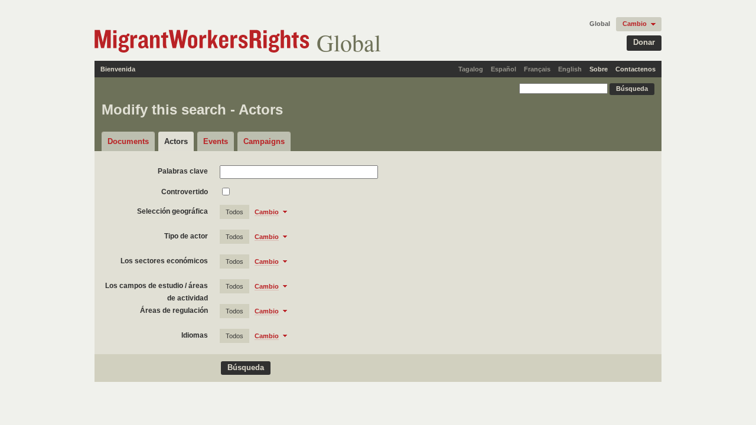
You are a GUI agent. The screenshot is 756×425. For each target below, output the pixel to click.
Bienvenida (117, 69)
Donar (644, 42)
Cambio (635, 23)
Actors (176, 141)
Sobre (598, 69)
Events (215, 141)
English (570, 69)
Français (537, 69)
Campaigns (264, 141)
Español (503, 69)
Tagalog (470, 69)
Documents (128, 141)
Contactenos (635, 69)
